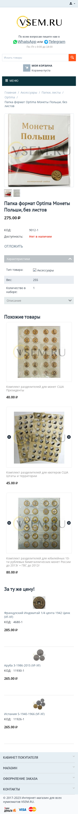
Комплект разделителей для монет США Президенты (35, 388)
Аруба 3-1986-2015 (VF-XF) (22, 665)
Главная (10, 92)
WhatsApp (27, 41)
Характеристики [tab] (18, 259)
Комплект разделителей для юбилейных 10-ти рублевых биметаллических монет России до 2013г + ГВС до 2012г (38, 562)
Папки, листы (51, 92)
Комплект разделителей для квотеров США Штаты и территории (37, 474)
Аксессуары (29, 92)
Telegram (57, 41)
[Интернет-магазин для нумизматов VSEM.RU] (39, 21)
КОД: (7, 230)
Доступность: (13, 236)
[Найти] (72, 57)
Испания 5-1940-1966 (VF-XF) (24, 714)
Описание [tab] (14, 301)
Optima (10, 97)
